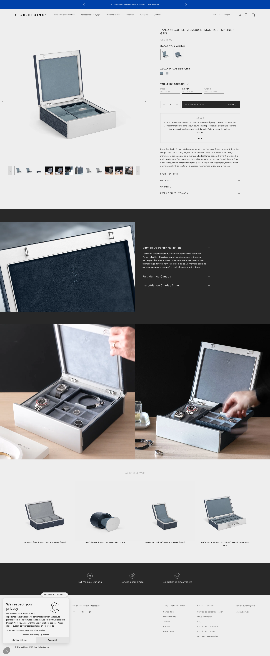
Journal (166, 621)
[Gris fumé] (168, 74)
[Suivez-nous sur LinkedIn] (90, 611)
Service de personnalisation (210, 611)
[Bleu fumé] (162, 74)
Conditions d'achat (206, 631)
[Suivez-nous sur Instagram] (82, 611)
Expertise (130, 15)
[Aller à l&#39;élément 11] (119, 170)
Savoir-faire (168, 611)
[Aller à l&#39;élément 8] (89, 170)
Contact (157, 15)
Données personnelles (207, 636)
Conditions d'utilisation (208, 626)
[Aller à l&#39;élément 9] (99, 170)
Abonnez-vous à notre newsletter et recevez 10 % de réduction (135, 4)
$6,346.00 (232, 104)
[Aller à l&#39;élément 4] (49, 170)
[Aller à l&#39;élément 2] (29, 170)
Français (227, 15)
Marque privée (242, 611)
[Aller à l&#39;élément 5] (59, 170)
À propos (144, 15)
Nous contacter (204, 616)
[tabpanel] (45, 514)
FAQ (199, 621)
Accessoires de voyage (90, 15)
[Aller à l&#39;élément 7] (79, 170)
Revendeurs (168, 631)
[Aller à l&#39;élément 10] (109, 170)
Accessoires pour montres (63, 15)
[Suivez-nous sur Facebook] (74, 611)
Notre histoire (169, 616)
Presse (166, 626)
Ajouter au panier (194, 105)
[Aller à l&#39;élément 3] (39, 170)
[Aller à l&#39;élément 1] (19, 170)
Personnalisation (113, 15)
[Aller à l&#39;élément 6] (69, 170)
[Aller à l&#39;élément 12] (129, 170)
